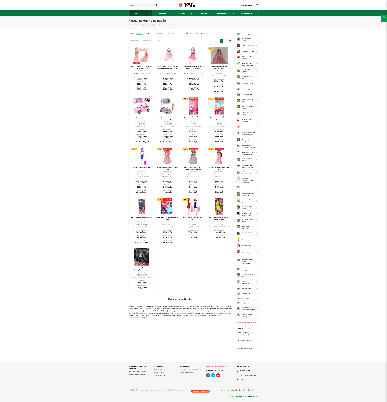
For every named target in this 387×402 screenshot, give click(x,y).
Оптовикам (184, 366)
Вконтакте (208, 375)
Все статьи (252, 329)
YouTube (218, 375)
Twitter (213, 375)
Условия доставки (160, 375)
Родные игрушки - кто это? (137, 371)
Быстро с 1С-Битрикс (199, 391)
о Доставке (159, 366)
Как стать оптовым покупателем (191, 370)
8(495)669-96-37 (246, 5)
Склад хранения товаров (136, 374)
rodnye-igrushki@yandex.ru (248, 375)
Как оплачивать (159, 372)
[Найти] (156, 5)
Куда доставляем (160, 370)
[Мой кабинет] (257, 5)
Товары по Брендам (186, 372)
